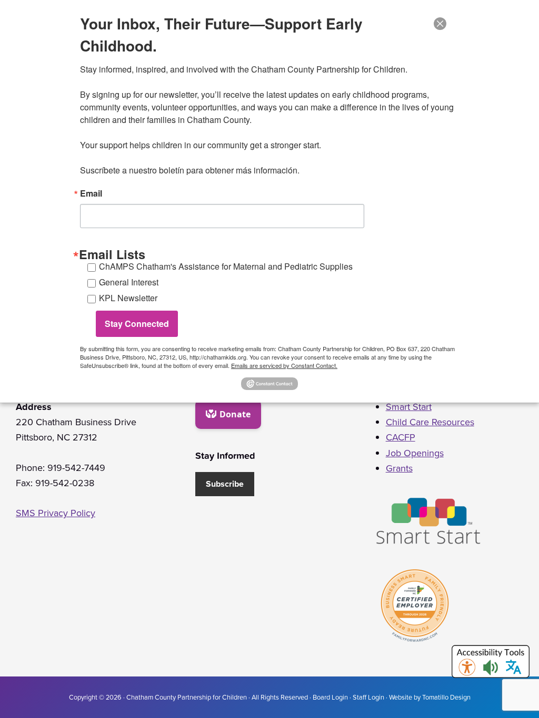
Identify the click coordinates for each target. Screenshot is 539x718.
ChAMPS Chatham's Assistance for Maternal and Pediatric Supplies (226, 266)
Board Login (330, 697)
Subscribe (225, 484)
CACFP (400, 437)
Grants (399, 468)
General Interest (128, 282)
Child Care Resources (430, 422)
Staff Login (368, 697)
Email (91, 193)
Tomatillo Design (446, 697)
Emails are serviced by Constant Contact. (284, 365)
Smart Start (409, 407)
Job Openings (415, 453)
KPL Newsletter (128, 298)
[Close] (440, 24)
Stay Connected (137, 323)
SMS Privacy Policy (55, 513)
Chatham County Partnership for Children (186, 697)
